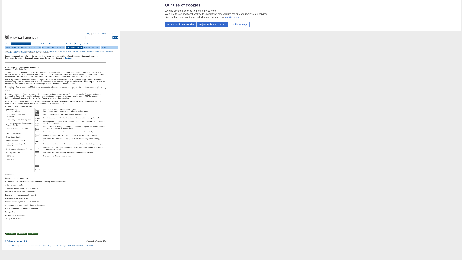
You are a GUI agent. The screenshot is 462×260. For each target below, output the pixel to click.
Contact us (115, 34)
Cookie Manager (89, 245)
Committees (60, 47)
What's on (37, 47)
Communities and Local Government (15, 52)
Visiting (78, 44)
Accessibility (86, 34)
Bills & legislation (48, 47)
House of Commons (12, 47)
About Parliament (55, 44)
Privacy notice (71, 245)
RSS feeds (105, 34)
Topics (103, 47)
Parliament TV (89, 47)
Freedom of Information (34, 246)
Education (86, 44)
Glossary (15, 246)
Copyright (63, 246)
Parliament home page (19, 51)
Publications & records (74, 47)
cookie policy (232, 17)
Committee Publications (66, 51)
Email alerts (96, 34)
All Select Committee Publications (83, 51)
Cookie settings (239, 24)
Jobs (44, 246)
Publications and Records (50, 51)
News (98, 47)
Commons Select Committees (103, 51)
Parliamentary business (21, 44)
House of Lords (26, 47)
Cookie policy (80, 245)
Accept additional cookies (180, 24)
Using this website (53, 246)
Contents (68, 58)
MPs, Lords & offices (39, 44)
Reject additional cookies (212, 24)
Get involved (69, 44)
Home (8, 44)
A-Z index (7, 246)
